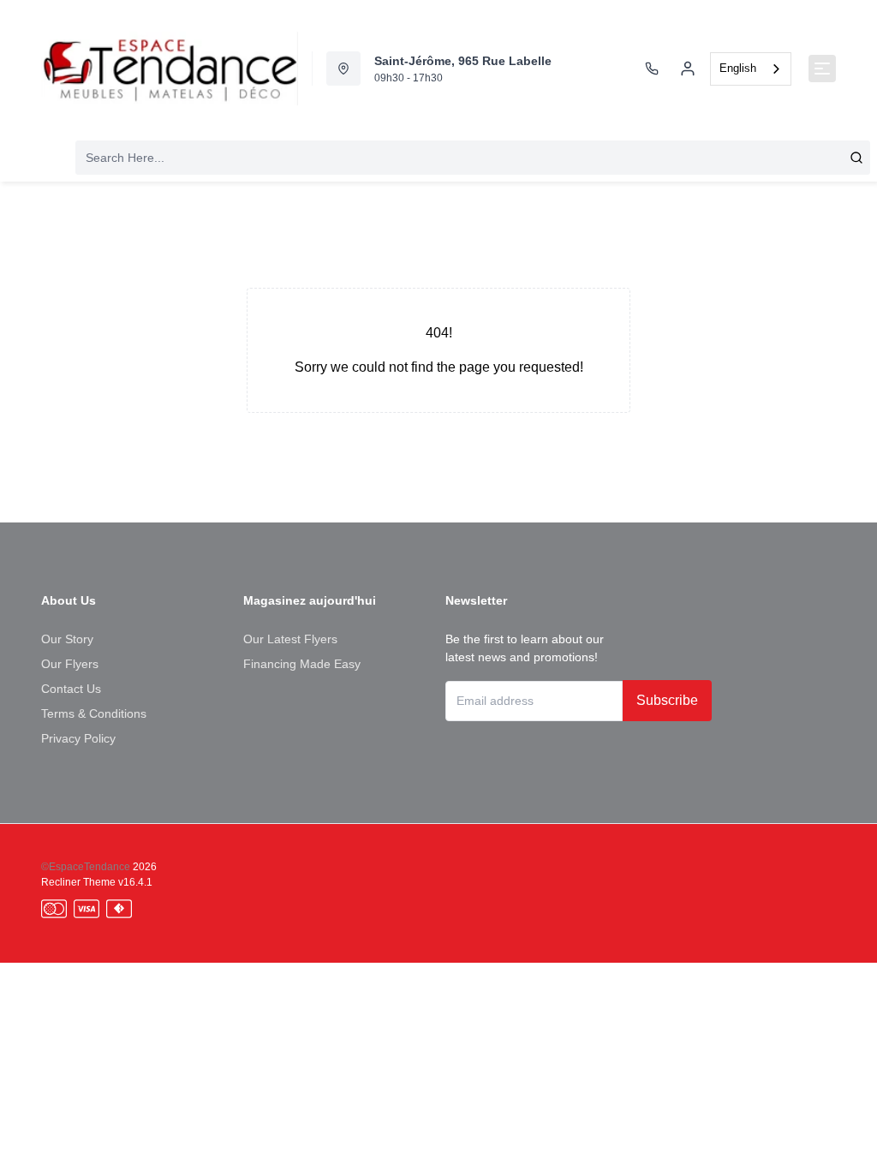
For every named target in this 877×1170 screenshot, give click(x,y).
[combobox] (750, 69)
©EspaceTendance (85, 867)
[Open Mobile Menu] (822, 68)
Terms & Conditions (93, 713)
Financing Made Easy (302, 664)
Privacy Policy (78, 738)
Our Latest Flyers (290, 639)
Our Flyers (69, 664)
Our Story (67, 639)
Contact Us (71, 688)
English (737, 68)
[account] (687, 68)
